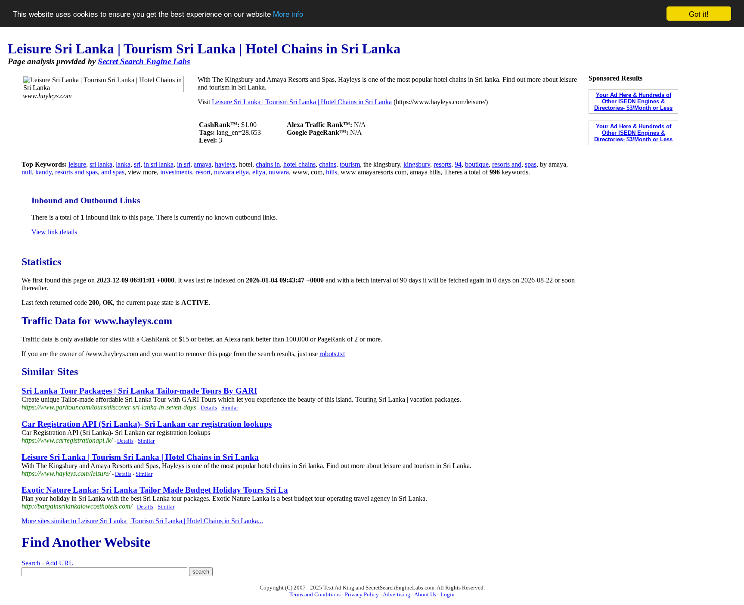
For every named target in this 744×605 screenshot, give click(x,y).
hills (331, 172)
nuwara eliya (231, 172)
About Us (425, 594)
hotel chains (299, 164)
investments (176, 172)
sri (137, 164)
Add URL (59, 563)
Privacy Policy (362, 594)
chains (327, 164)
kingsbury (416, 164)
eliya (258, 172)
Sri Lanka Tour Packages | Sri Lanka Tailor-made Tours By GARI (139, 390)
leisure (77, 164)
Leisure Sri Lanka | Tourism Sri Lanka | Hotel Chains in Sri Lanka (302, 101)
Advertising (396, 594)
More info (288, 14)
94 (458, 164)
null (27, 172)
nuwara (279, 172)
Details (209, 407)
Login (447, 594)
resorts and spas (76, 172)
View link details (54, 232)
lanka (123, 164)
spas (530, 164)
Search (31, 563)
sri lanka (101, 164)
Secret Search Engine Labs (144, 61)
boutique (477, 164)
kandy (43, 172)
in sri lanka (159, 164)
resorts (442, 164)
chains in (268, 164)
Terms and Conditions (315, 594)
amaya (202, 164)
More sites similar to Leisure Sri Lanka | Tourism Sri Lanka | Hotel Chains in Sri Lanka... (142, 520)
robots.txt (332, 353)
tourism (350, 164)
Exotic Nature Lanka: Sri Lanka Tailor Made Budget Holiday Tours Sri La (155, 489)
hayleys (225, 164)
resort (203, 172)
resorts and (506, 164)
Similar (229, 407)
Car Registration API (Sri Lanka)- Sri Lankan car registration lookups (147, 423)
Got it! (699, 13)
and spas (112, 172)
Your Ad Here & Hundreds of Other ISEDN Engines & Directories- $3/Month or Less (633, 101)
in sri (183, 164)
